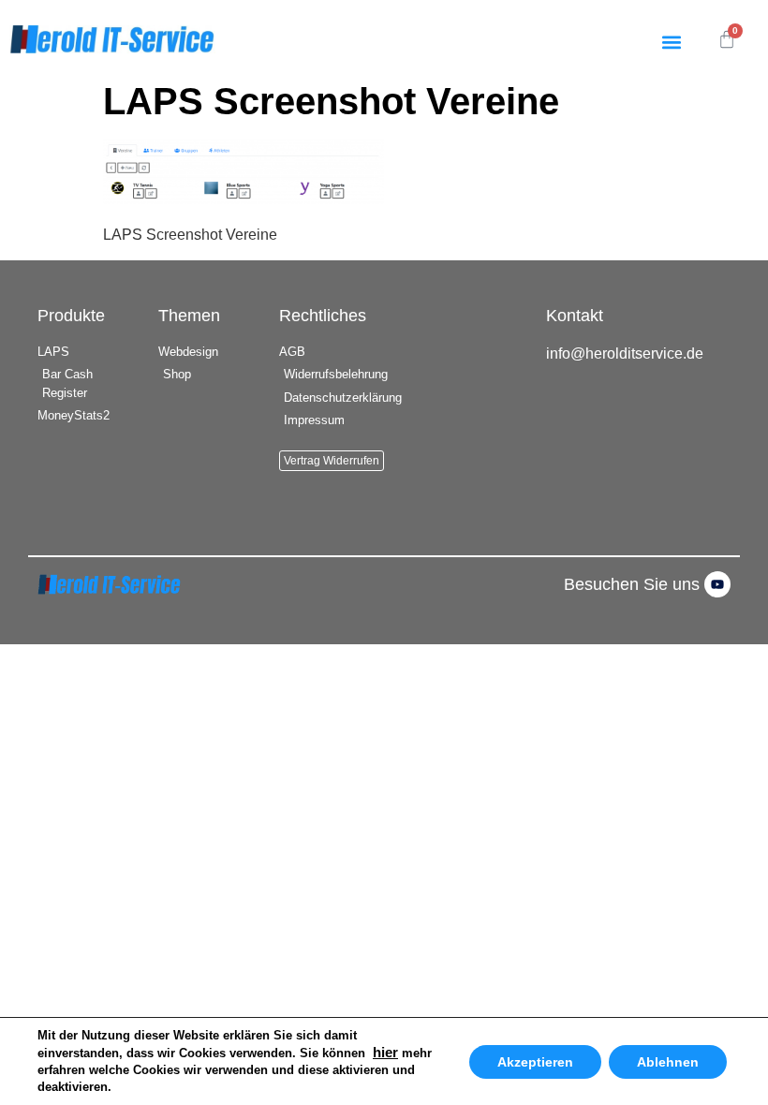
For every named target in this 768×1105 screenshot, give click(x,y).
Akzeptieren (535, 1061)
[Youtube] (717, 584)
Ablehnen (668, 1061)
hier (385, 1052)
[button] (671, 41)
